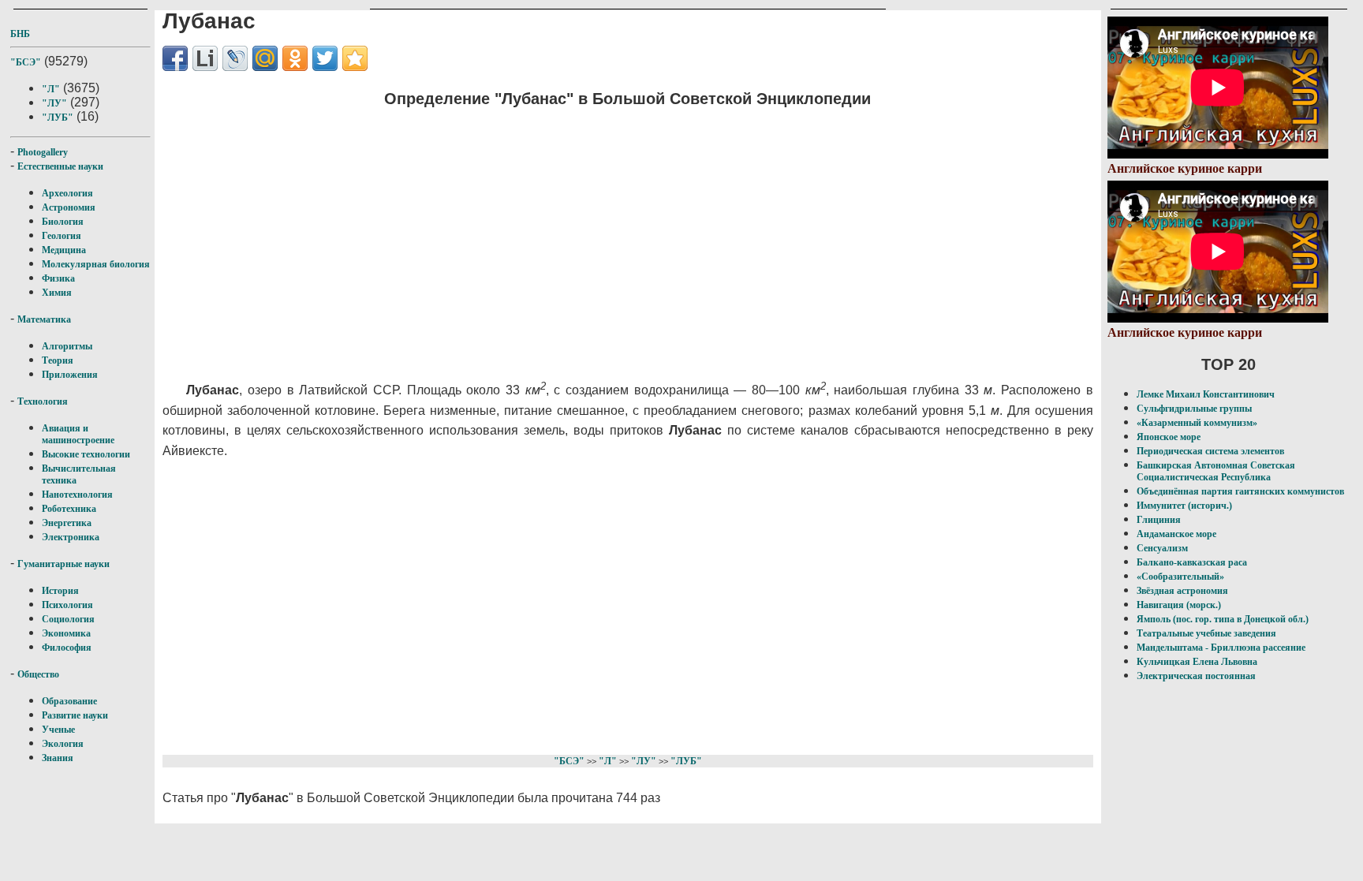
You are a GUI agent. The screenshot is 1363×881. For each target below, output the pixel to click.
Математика (44, 319)
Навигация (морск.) (1179, 604)
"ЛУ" (54, 103)
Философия (66, 647)
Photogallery (42, 152)
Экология (63, 743)
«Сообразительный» (1180, 576)
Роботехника (69, 508)
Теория (57, 360)
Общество (38, 674)
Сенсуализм (1162, 548)
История (60, 590)
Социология (68, 619)
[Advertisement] (545, 232)
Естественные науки (60, 166)
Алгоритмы (67, 346)
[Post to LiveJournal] (235, 58)
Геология (61, 235)
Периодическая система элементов (1210, 451)
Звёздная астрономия (1182, 590)
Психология (67, 604)
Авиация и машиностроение (78, 434)
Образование (69, 701)
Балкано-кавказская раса (1192, 562)
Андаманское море (1176, 533)
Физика (58, 278)
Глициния (1159, 519)
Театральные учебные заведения (1206, 633)
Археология (67, 193)
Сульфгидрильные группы (1194, 408)
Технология (42, 401)
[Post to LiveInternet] (205, 58)
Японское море (1169, 436)
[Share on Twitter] (325, 58)
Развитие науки (75, 715)
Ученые (58, 729)
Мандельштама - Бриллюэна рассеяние (1221, 647)
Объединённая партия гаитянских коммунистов (1240, 491)
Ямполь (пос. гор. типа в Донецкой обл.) (1223, 619)
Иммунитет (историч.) (1184, 505)
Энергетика (66, 522)
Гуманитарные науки (63, 563)
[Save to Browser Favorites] (355, 58)
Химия (57, 292)
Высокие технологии (86, 454)
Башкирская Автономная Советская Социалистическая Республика (1216, 471)
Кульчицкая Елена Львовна (1197, 661)
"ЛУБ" (57, 117)
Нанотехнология (77, 494)
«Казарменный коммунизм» (1197, 422)
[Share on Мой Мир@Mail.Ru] (265, 58)
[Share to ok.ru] (295, 58)
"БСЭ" (25, 62)
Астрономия (68, 207)
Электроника (70, 537)
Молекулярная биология (96, 264)
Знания (57, 757)
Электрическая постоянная (1196, 675)
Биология (63, 221)
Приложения (70, 374)
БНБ (20, 33)
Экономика (66, 633)
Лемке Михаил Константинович (1206, 394)
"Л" (51, 89)
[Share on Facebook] (175, 58)
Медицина (64, 250)
